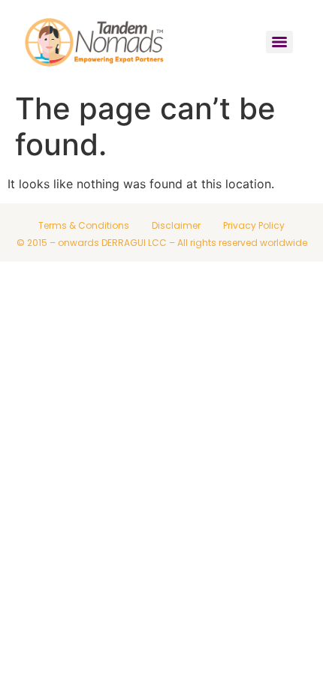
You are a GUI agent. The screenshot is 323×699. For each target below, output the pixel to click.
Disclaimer (176, 225)
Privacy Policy (254, 225)
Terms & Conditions (83, 225)
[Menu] (279, 42)
